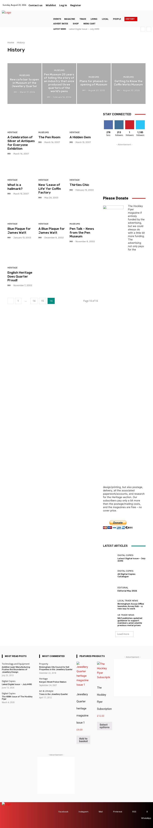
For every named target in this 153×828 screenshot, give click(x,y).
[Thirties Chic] (84, 167)
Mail (101, 812)
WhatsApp (146, 818)
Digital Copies (125, 555)
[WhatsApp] (148, 3)
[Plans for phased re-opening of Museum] (94, 83)
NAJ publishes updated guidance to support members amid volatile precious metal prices (130, 622)
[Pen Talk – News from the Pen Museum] (84, 211)
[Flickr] (124, 3)
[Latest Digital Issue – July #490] (109, 558)
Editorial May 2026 (127, 591)
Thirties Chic (79, 185)
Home (10, 42)
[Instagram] (129, 3)
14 (34, 300)
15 (42, 300)
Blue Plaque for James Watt (19, 230)
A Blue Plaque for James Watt (51, 230)
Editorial (123, 588)
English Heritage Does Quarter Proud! (19, 276)
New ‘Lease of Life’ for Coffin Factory (49, 188)
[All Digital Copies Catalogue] (109, 574)
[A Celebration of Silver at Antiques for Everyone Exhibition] (21, 119)
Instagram (83, 812)
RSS (134, 812)
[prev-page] (10, 301)
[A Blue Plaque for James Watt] (52, 211)
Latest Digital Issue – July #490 (84, 29)
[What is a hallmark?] (21, 167)
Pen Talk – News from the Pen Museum (82, 232)
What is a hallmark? (15, 186)
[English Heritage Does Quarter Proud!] (21, 255)
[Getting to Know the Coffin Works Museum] (128, 83)
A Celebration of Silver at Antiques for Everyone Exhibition (21, 142)
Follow (119, 121)
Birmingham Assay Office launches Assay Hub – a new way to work (131, 606)
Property (43, 664)
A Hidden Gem (80, 137)
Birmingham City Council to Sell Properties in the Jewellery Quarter (55, 668)
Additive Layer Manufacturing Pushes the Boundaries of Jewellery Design (16, 669)
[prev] (142, 29)
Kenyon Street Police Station (52, 682)
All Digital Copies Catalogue (126, 575)
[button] (87, 5)
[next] (148, 29)
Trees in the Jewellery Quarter (53, 694)
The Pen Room (49, 137)
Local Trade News (128, 601)
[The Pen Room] (52, 119)
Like (108, 121)
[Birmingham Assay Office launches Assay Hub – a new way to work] (109, 604)
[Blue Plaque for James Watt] (21, 211)
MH (9, 154)
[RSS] (128, 812)
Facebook (63, 812)
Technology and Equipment (15, 664)
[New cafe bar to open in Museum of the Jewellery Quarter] (24, 83)
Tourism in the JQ (44, 56)
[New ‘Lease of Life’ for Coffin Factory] (52, 167)
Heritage (13, 56)
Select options (105, 726)
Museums (26, 56)
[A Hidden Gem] (84, 119)
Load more (123, 634)
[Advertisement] (124, 165)
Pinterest (117, 812)
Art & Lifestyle (46, 691)
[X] (143, 3)
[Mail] (134, 3)
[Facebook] (120, 3)
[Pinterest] (138, 3)
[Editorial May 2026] (109, 589)
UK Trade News (126, 615)
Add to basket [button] (83, 740)
